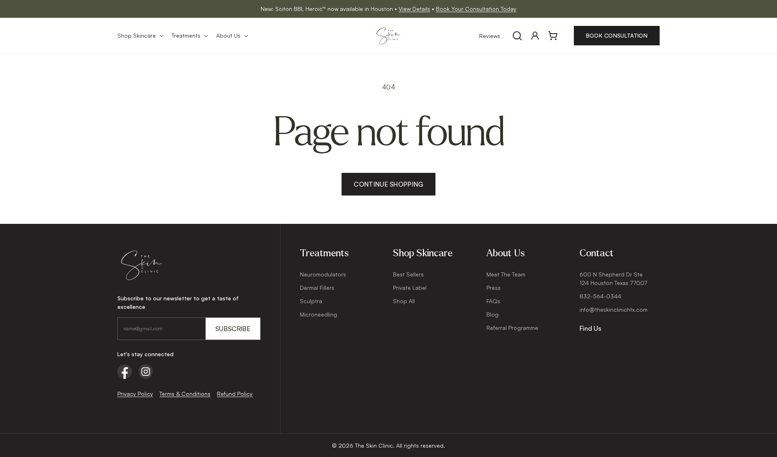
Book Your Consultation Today (476, 8)
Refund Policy (235, 393)
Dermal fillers (317, 287)
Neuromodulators (323, 274)
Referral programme (512, 327)
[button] (140, 35)
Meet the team (505, 274)
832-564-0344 (600, 296)
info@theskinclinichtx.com (614, 309)
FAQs (493, 301)
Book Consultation (617, 35)
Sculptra (311, 301)
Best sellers (408, 274)
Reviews (489, 35)
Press (493, 287)
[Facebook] (124, 371)
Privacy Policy (135, 393)
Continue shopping (388, 184)
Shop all (404, 301)
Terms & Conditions (184, 393)
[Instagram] (145, 371)
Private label (410, 287)
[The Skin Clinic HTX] (189, 265)
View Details (414, 8)
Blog (492, 314)
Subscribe (233, 329)
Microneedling (318, 314)
